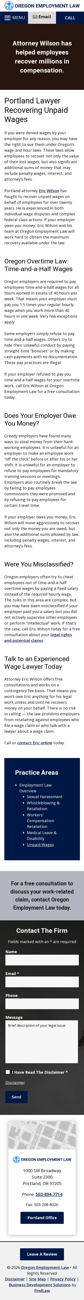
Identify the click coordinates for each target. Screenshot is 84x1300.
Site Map (37, 1279)
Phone (11, 995)
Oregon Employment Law (45, 1267)
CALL (70, 18)
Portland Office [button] (42, 1217)
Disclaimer (15, 1082)
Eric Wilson (49, 190)
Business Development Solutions (40, 1284)
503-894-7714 (49, 1194)
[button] (14, 18)
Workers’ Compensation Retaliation (40, 820)
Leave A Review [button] (42, 1254)
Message (14, 1017)
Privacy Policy (63, 1279)
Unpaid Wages (40, 844)
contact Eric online (34, 742)
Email (12, 973)
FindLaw (42, 1290)
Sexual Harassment (44, 796)
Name (11, 951)
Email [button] (45, 17)
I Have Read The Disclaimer (40, 1072)
